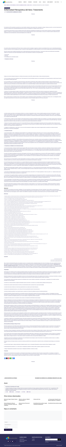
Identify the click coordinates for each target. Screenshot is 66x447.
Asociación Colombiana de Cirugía (12, 386)
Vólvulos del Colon (36, 399)
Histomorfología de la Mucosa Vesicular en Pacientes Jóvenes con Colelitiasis (10, 404)
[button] (61, 2)
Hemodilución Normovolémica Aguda (55, 403)
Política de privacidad (59, 445)
